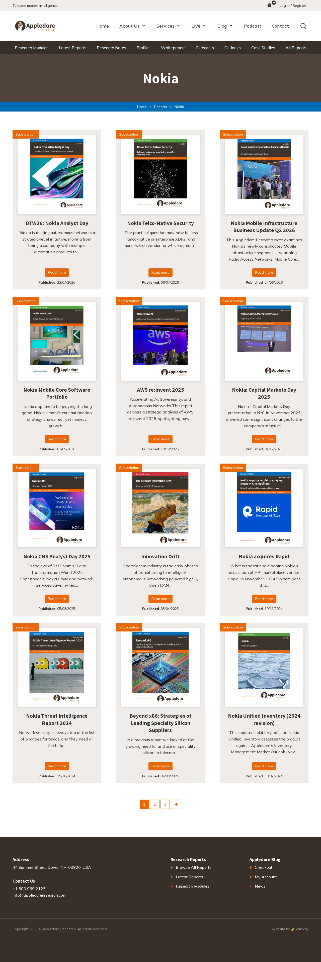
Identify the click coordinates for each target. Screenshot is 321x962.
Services (165, 26)
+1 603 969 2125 (29, 888)
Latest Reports (72, 47)
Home (102, 26)
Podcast (252, 26)
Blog (222, 26)
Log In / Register (293, 5)
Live (196, 26)
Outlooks (232, 47)
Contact (280, 26)
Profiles (143, 47)
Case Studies (263, 47)
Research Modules (31, 47)
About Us (129, 26)
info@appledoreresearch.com (39, 895)
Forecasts (205, 47)
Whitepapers (173, 47)
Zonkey (301, 929)
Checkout (263, 867)
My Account (266, 876)
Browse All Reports (193, 867)
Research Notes (111, 47)
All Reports (296, 47)
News (260, 886)
